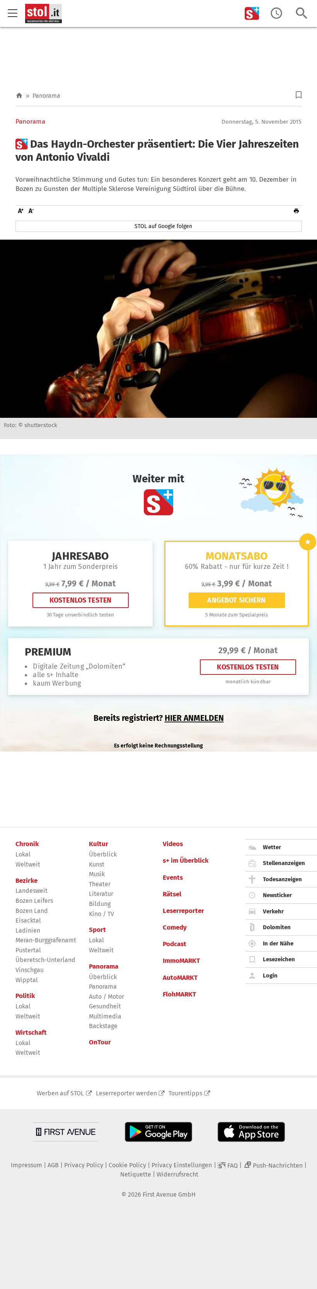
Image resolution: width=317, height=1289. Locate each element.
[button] (299, 95)
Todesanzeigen (282, 879)
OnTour (100, 1042)
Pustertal (28, 950)
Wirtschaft (31, 1033)
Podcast (174, 944)
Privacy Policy (83, 1165)
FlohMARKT (179, 994)
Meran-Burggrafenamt (45, 940)
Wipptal (26, 980)
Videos (173, 844)
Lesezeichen (279, 959)
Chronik (27, 844)
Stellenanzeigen (284, 863)
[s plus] (252, 13)
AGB (53, 1165)
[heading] (158, 150)
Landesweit (31, 890)
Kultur (98, 844)
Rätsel (172, 894)
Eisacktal (28, 920)
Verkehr (273, 911)
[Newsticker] (276, 13)
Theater (100, 884)
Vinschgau (29, 970)
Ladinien (27, 930)
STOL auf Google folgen (163, 226)
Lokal (23, 854)
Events (173, 878)
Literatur (101, 893)
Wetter (272, 847)
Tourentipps (185, 1093)
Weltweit (27, 864)
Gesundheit (105, 1006)
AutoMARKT (180, 978)
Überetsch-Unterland (45, 960)
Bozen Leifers (34, 900)
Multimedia (105, 1016)
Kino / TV (101, 914)
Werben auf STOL (60, 1093)
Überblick (103, 854)
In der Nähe (278, 943)
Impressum (26, 1165)
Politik (25, 996)
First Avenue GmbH (169, 1194)
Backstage (103, 1026)
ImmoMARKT (181, 961)
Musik (97, 874)
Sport (97, 930)
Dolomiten (277, 927)
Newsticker (277, 895)
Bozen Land (31, 910)
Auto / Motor (106, 996)
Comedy (175, 927)
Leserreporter (183, 911)
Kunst (96, 864)
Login (270, 975)
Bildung (100, 904)
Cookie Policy (127, 1165)
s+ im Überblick (185, 861)
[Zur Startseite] (19, 95)
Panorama (46, 95)
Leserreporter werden (126, 1093)
